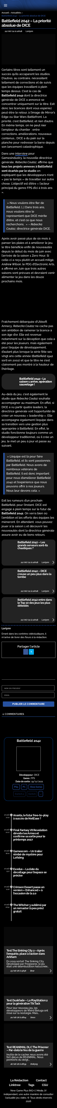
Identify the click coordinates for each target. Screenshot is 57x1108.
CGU (45, 1085)
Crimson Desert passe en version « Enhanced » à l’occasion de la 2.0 (28, 890)
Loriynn (6, 628)
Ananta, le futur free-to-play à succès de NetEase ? (30, 817)
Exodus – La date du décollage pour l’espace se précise (30, 872)
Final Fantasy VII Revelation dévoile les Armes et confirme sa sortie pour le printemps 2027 (30, 834)
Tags (31, 1085)
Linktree (15, 1085)
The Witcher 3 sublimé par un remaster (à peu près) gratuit (29, 908)
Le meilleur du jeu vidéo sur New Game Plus (28, 5)
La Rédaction (19, 1080)
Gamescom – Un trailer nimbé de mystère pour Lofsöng (28, 854)
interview (21, 153)
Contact (41, 1080)
